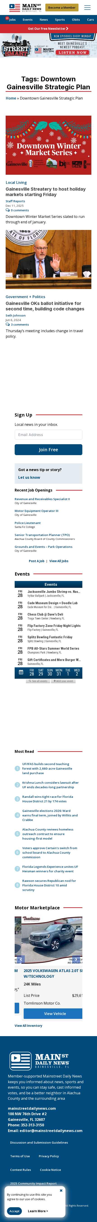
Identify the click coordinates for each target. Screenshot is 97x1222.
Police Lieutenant (28, 523)
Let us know (29, 477)
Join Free (48, 449)
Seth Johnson (16, 315)
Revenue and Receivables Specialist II (42, 499)
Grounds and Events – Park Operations (43, 547)
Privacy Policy (49, 1156)
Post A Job (36, 561)
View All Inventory (28, 1026)
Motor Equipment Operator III (36, 511)
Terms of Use (20, 1156)
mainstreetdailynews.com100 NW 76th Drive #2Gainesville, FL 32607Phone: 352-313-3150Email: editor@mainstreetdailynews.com (45, 1119)
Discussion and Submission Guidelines (39, 1142)
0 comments (20, 210)
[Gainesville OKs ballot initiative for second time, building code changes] (49, 259)
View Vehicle (49, 1013)
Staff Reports (15, 201)
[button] (21, 959)
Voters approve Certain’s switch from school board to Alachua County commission (49, 852)
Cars (90, 19)
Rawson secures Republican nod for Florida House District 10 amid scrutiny (49, 885)
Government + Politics (25, 296)
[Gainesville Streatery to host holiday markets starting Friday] (49, 145)
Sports (60, 19)
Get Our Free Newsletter (46, 29)
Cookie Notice (50, 1170)
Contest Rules (20, 1170)
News (44, 19)
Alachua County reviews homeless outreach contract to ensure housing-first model (47, 833)
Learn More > (38, 1211)
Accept (14, 1211)
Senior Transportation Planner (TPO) (42, 535)
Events (27, 19)
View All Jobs (58, 561)
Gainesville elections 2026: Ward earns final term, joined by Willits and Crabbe (50, 815)
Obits (76, 19)
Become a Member (62, 7)
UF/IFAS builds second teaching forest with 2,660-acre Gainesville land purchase (47, 768)
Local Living (16, 182)
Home (11, 98)
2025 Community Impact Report (33, 1183)
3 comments (20, 324)
